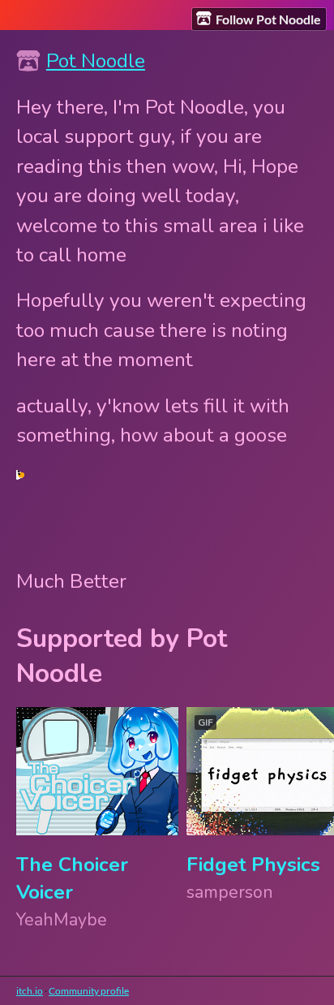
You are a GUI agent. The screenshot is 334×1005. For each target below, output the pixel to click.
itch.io (29, 991)
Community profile (89, 991)
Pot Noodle (95, 61)
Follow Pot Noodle (268, 19)
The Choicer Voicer (72, 878)
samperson (229, 892)
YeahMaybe (61, 920)
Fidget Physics (253, 864)
